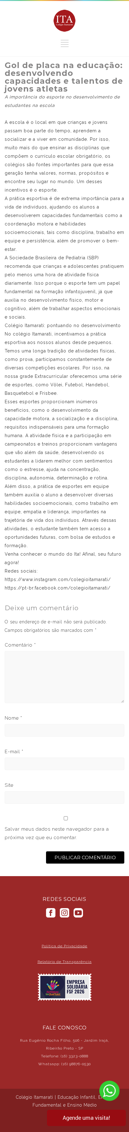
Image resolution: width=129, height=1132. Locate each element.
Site (9, 785)
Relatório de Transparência (65, 962)
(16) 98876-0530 (76, 1064)
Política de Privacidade (64, 946)
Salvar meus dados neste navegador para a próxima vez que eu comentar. (57, 833)
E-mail (14, 751)
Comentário (20, 645)
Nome (13, 718)
